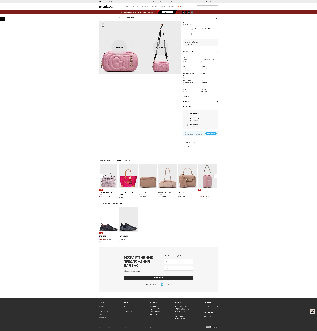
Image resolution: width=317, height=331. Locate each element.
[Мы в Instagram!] (217, 306)
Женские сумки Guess (195, 118)
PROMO (181, 6)
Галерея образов (128, 311)
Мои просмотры (117, 203)
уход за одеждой (154, 309)
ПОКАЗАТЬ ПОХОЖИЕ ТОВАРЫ (202, 28)
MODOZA (101, 302)
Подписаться (158, 278)
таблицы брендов (154, 314)
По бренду (127, 160)
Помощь (101, 314)
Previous (101, 176)
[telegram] (208, 306)
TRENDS (171, 6)
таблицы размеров (155, 311)
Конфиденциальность (127, 327)
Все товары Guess (194, 113)
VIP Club (101, 306)
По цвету (119, 160)
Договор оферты (149, 327)
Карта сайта (102, 317)
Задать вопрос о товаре (193, 146)
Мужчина (179, 256)
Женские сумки (194, 124)
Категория (192, 126)
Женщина (168, 256)
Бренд (191, 115)
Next (215, 176)
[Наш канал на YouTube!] (213, 306)
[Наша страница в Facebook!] (204, 306)
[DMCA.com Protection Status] (212, 327)
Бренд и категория (194, 120)
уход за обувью (154, 306)
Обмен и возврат (128, 309)
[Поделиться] (216, 18)
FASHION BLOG (153, 302)
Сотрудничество (103, 311)
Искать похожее (103, 27)
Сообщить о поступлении (201, 34)
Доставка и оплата (129, 306)
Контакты (101, 309)
